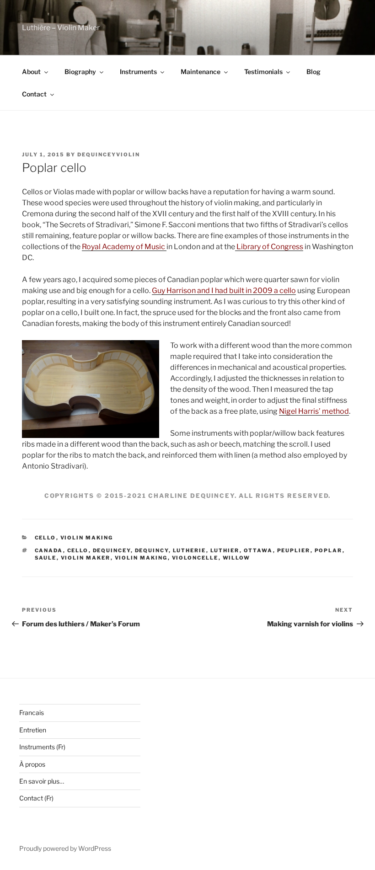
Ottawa (258, 550)
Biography (80, 71)
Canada (49, 550)
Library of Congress (269, 246)
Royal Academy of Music (124, 246)
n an (198, 290)
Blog (313, 71)
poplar (329, 550)
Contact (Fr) (36, 798)
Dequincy (152, 550)
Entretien (32, 730)
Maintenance (200, 71)
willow (237, 558)
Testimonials (263, 71)
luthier (225, 550)
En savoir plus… (41, 781)
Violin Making (86, 537)
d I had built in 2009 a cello (250, 290)
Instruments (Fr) (42, 747)
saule (46, 558)
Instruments (138, 71)
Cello (45, 537)
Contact (34, 94)
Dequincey (112, 550)
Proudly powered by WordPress (65, 848)
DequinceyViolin (108, 154)
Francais (31, 712)
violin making (141, 558)
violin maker (86, 558)
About (31, 71)
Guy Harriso (172, 290)
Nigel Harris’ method (314, 411)
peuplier (294, 550)
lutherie (189, 550)
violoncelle (195, 558)
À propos (32, 764)
